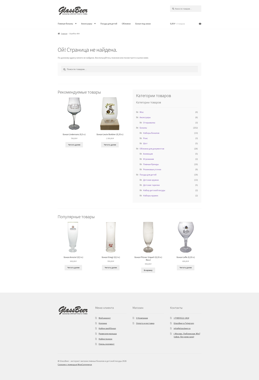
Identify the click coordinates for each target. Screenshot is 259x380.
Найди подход (105, 339)
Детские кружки (151, 180)
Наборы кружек (150, 195)
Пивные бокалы (65, 23)
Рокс (145, 138)
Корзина (103, 323)
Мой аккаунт (105, 318)
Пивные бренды (151, 164)
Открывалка (149, 122)
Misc (142, 112)
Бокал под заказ (143, 23)
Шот (145, 143)
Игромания (148, 159)
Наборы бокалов (151, 133)
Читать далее (74, 144)
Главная (64, 33)
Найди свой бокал (107, 328)
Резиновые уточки (152, 169)
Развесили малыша (108, 333)
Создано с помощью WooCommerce (75, 364)
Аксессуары (86, 23)
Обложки (126, 23)
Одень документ (107, 344)
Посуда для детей (108, 23)
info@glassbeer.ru (182, 328)
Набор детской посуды (154, 190)
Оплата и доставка (145, 323)
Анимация (148, 153)
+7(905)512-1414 (181, 318)
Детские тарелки (151, 185)
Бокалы (143, 127)
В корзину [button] (148, 270)
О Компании (142, 318)
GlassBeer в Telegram (184, 323)
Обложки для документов (152, 148)
